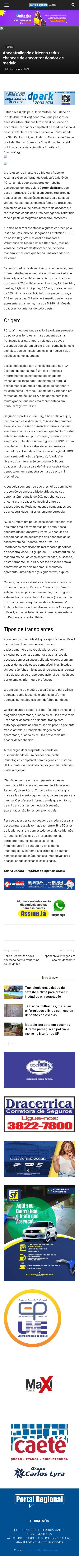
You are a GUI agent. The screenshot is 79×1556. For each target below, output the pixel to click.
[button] (6, 5)
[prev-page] (6, 1043)
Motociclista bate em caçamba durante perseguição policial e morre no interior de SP (47, 1029)
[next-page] (12, 1043)
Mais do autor (50, 977)
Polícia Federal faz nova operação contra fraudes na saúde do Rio (21, 960)
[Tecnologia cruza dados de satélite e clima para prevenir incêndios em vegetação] (13, 992)
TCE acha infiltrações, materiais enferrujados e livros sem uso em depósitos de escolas (49, 1010)
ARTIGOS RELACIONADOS (22, 977)
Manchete (8, 47)
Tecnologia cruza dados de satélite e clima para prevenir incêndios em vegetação (46, 992)
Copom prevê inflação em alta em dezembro (59, 958)
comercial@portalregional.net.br (45, 1550)
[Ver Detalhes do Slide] (39, 18)
